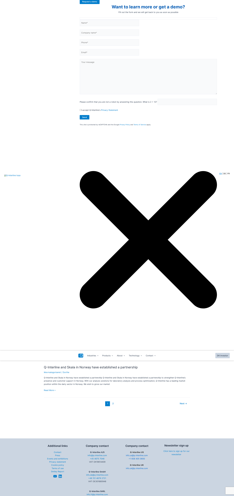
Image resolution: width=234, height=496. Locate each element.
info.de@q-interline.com (97, 475)
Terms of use (58, 468)
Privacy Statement (109, 110)
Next (183, 403)
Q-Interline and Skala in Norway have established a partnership (91, 367)
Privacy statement (57, 462)
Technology (134, 355)
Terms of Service (140, 125)
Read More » (50, 390)
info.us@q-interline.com (137, 455)
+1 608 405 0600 (137, 458)
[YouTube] (55, 476)
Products (106, 355)
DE (224, 173)
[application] (97, 355)
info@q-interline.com (97, 455)
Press (57, 455)
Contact (149, 355)
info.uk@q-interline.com (137, 468)
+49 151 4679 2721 (97, 478)
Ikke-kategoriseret (52, 372)
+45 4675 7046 (97, 458)
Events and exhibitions (57, 458)
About (119, 355)
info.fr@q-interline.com (97, 494)
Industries (91, 355)
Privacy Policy (125, 125)
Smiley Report (57, 471)
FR (228, 173)
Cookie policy (57, 465)
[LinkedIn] (60, 476)
